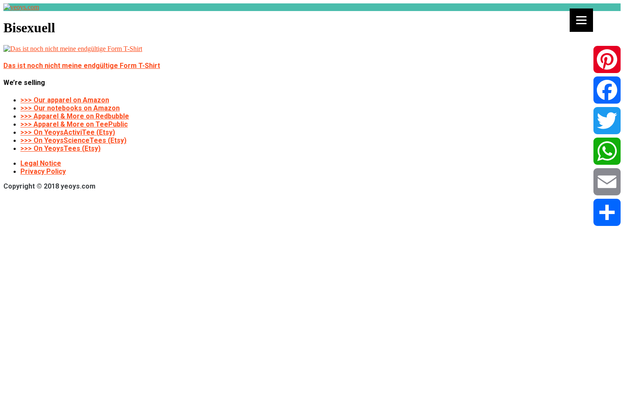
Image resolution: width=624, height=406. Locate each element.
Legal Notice (40, 163)
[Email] (607, 181)
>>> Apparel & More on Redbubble (74, 116)
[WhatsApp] (607, 151)
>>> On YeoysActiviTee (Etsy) (67, 132)
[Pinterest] (607, 59)
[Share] (607, 212)
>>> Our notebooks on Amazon (70, 108)
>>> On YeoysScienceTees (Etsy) (73, 140)
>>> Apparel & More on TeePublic (74, 124)
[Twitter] (607, 120)
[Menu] (581, 20)
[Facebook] (607, 90)
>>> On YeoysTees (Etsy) (60, 148)
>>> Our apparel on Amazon (64, 100)
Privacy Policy (43, 171)
